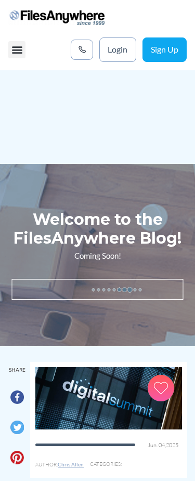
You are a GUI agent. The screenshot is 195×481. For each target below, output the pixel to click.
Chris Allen (71, 464)
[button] (16, 49)
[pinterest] (17, 460)
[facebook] (17, 400)
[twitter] (17, 430)
